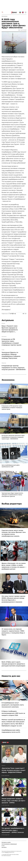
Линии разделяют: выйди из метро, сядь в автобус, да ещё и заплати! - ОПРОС (13, 801)
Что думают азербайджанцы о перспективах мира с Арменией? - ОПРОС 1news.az (13, 830)
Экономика (4, 336)
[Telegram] (14, 313)
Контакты (4, 847)
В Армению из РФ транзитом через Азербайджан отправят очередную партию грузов (11, 342)
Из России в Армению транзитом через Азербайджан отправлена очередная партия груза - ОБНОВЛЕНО (13, 437)
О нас (3, 845)
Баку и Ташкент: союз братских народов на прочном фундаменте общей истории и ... (10, 329)
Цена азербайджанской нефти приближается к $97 (11, 465)
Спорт (3, 349)
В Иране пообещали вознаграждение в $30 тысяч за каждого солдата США (13, 713)
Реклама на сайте (6, 842)
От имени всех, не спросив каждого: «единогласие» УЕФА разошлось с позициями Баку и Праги (13, 632)
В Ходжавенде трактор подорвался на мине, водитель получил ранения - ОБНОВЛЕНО (14, 367)
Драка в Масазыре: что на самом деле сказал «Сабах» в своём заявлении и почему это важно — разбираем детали (14, 566)
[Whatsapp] (13, 313)
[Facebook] (9, 313)
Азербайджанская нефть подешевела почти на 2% (11, 731)
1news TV (3, 765)
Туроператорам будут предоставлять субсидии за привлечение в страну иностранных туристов (12, 494)
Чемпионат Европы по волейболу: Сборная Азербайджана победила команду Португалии (11, 355)
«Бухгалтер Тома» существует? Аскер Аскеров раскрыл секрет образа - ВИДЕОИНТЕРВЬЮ (13, 770)
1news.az (6, 852)
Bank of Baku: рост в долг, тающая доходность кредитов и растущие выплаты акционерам (13, 664)
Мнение (3, 323)
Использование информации (9, 844)
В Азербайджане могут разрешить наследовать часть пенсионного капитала (13, 705)
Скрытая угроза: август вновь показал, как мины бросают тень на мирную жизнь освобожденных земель (14, 533)
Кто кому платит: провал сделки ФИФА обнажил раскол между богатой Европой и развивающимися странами (13, 599)
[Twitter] (11, 313)
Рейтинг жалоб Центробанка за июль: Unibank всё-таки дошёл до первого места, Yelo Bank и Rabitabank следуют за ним (13, 723)
